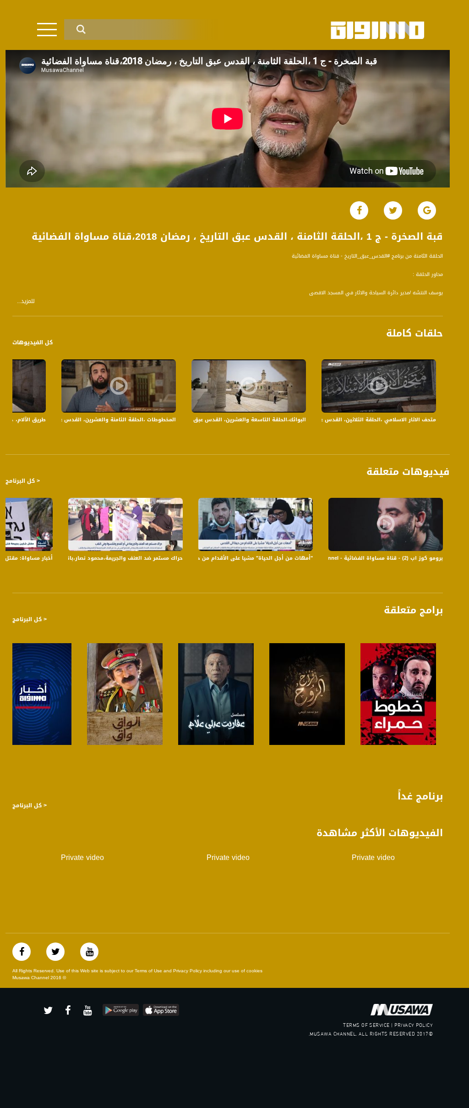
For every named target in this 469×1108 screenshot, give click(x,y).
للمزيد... (26, 301)
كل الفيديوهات (32, 342)
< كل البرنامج (22, 481)
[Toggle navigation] (47, 29)
